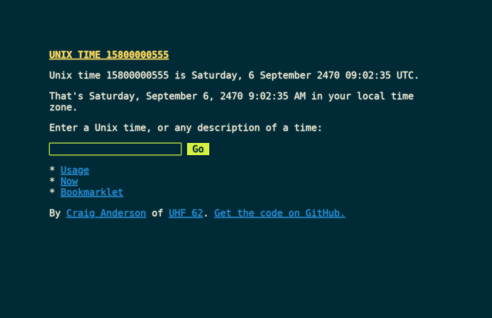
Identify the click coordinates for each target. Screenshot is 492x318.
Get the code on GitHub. (279, 213)
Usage (75, 170)
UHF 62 (186, 213)
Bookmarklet (92, 192)
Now (69, 181)
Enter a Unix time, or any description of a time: (186, 127)
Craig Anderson (106, 213)
